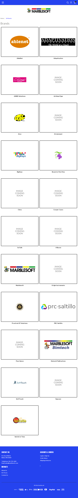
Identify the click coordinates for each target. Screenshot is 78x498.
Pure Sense (20, 361)
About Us (4, 470)
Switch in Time (20, 437)
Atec (19, 134)
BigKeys (20, 172)
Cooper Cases (58, 209)
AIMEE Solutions (19, 96)
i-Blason (58, 247)
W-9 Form (4, 473)
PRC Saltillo (58, 323)
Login (41, 456)
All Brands (9, 18)
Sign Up (47, 456)
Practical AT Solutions (20, 323)
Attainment (58, 134)
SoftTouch (19, 399)
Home (2, 18)
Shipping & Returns (45, 460)
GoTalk (19, 247)
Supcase (58, 399)
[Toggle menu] (3, 3)
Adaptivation (58, 58)
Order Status (43, 458)
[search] (67, 2)
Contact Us (5, 475)
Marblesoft (20, 285)
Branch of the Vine (58, 172)
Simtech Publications (58, 361)
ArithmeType (58, 96)
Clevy (20, 209)
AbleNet (20, 58)
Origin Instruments (58, 285)
